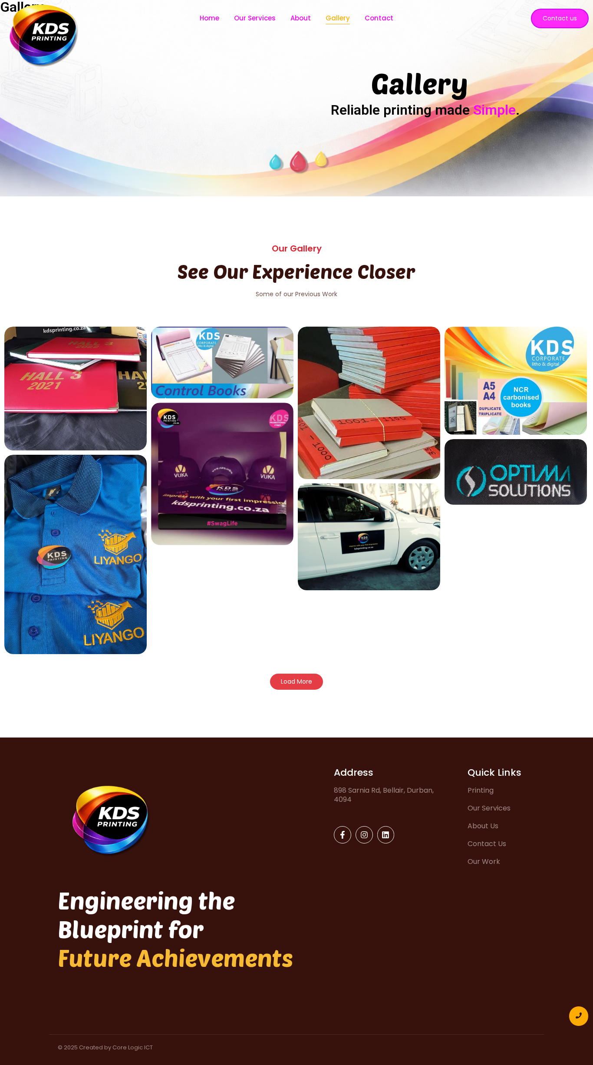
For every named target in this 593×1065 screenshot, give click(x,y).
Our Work (484, 862)
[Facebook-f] (342, 834)
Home (209, 18)
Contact (379, 18)
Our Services (255, 18)
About (300, 18)
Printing (481, 790)
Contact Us (487, 844)
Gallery (338, 18)
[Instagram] (364, 834)
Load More (296, 681)
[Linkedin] (386, 834)
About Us (483, 826)
